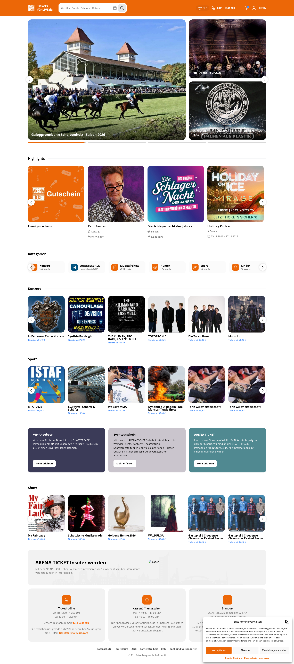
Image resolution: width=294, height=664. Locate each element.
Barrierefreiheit (149, 649)
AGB (134, 649)
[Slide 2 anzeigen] (117, 142)
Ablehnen (246, 650)
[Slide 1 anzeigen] (57, 142)
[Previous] (31, 202)
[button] (287, 621)
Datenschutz (250, 658)
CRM (163, 649)
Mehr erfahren (44, 463)
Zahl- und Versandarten (183, 649)
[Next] (262, 202)
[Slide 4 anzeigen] (237, 142)
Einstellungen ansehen (274, 650)
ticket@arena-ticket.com (73, 633)
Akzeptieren (218, 650)
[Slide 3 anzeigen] (177, 142)
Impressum (264, 658)
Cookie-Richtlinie (233, 658)
